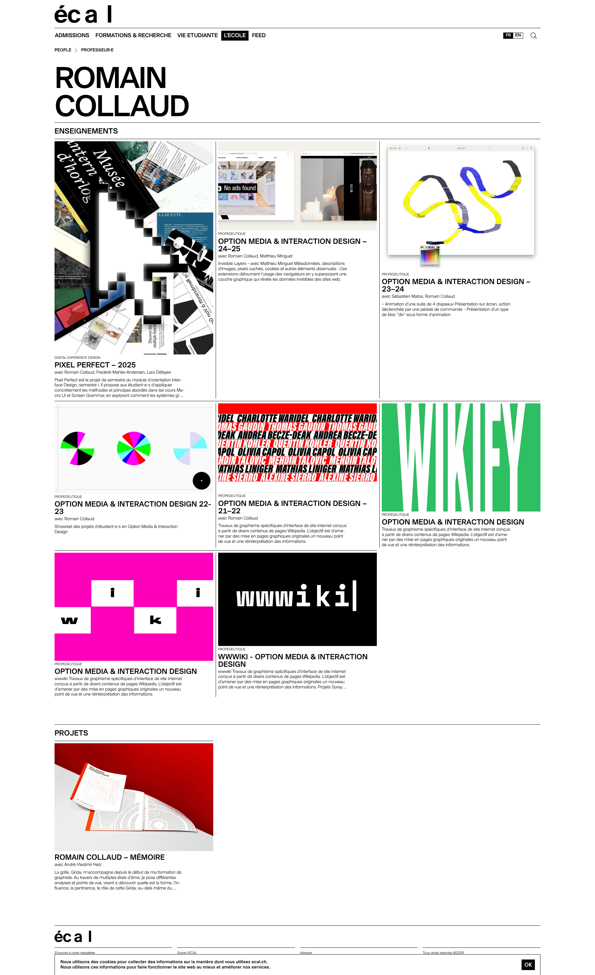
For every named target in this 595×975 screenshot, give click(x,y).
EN (518, 35)
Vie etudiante (198, 35)
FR (508, 35)
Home (83, 14)
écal (73, 936)
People (63, 50)
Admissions (72, 35)
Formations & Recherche (133, 35)
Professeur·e (97, 50)
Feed (259, 35)
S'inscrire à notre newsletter (75, 953)
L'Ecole (235, 35)
